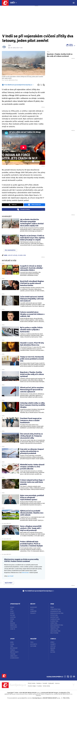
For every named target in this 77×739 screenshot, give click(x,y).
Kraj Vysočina (54, 633)
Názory (32, 604)
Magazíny (33, 639)
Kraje (52, 604)
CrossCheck (13, 627)
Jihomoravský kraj (55, 611)
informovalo (25, 572)
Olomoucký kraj (55, 619)
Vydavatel (51, 683)
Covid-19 (12, 629)
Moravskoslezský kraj (56, 613)
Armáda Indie (22, 255)
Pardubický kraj (54, 627)
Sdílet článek (71, 45)
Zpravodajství (15, 604)
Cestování (33, 646)
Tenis (11, 646)
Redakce (39, 683)
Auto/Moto (33, 644)
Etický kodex (31, 683)
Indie (5, 255)
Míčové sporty (14, 652)
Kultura (12, 615)
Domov (12, 607)
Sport (12, 611)
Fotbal (12, 644)
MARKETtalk (13, 625)
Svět (12, 2)
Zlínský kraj (53, 623)
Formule (12, 650)
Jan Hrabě (10, 576)
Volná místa (46, 686)
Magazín (12, 623)
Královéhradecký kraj (56, 625)
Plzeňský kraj (54, 621)
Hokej (11, 642)
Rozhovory (33, 607)
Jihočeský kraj (54, 617)
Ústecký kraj (54, 615)
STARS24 (53, 639)
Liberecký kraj (54, 629)
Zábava (52, 650)
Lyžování (12, 654)
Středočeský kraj (55, 609)
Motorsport (14, 648)
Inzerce (57, 683)
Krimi (11, 621)
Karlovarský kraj (55, 631)
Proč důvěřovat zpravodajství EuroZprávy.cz (18, 85)
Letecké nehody (12, 255)
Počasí (12, 619)
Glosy (32, 609)
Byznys (12, 613)
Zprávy (52, 642)
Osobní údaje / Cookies (35, 686)
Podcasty (33, 613)
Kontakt (45, 683)
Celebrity (53, 644)
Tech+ (32, 642)
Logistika (12, 617)
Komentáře (33, 611)
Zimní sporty (13, 656)
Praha (52, 607)
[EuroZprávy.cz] (6, 3)
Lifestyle (52, 646)
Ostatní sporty (14, 658)
